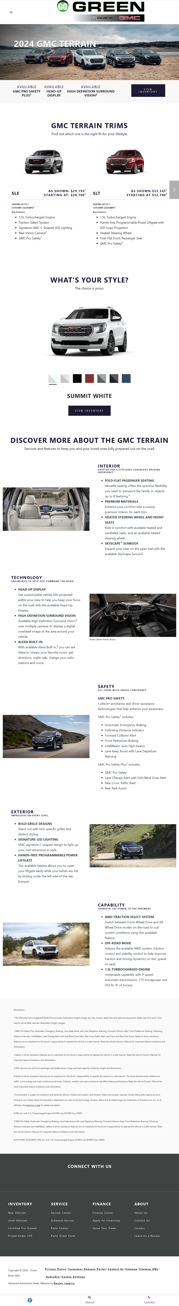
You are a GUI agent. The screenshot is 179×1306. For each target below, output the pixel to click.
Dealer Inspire (64, 1283)
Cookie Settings (73, 1276)
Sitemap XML (148, 1269)
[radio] (52, 378)
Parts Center (60, 1228)
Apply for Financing (106, 1220)
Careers (139, 1228)
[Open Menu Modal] (11, 12)
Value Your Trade (104, 1228)
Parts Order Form (63, 1236)
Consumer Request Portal (87, 1269)
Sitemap (131, 1269)
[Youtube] (89, 1179)
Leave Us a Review (147, 1236)
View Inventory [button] (148, 90)
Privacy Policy (56, 1269)
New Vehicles (17, 1213)
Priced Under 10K (20, 1236)
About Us (140, 1213)
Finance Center (103, 1213)
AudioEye (53, 1276)
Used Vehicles (17, 1220)
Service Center (61, 1213)
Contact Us (142, 1220)
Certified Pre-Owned (22, 1228)
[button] (174, 190)
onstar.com (33, 1105)
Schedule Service (62, 1220)
